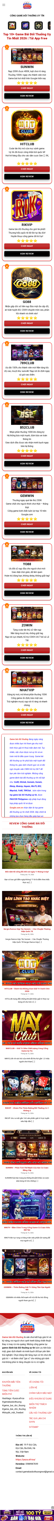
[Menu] (3, 4)
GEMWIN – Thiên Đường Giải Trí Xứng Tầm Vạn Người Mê (27, 1288)
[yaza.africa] (27, 5)
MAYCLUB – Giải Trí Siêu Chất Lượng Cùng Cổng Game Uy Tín (27, 1049)
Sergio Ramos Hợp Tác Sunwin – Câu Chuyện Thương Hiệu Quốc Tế (27, 930)
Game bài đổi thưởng (12, 1337)
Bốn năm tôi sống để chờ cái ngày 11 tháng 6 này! (27, 872)
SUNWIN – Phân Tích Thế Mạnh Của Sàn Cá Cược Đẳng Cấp (27, 1169)
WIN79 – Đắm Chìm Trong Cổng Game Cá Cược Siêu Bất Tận (27, 1228)
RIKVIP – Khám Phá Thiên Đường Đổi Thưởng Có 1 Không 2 (27, 1109)
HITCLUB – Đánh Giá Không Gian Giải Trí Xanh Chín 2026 (27, 990)
